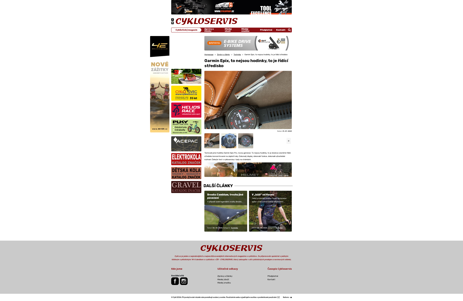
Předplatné (266, 30)
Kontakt (280, 30)
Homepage (208, 55)
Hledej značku (245, 30)
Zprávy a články (209, 30)
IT (279, 297)
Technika (237, 55)
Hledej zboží (228, 30)
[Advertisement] (186, 51)
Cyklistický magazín (186, 30)
